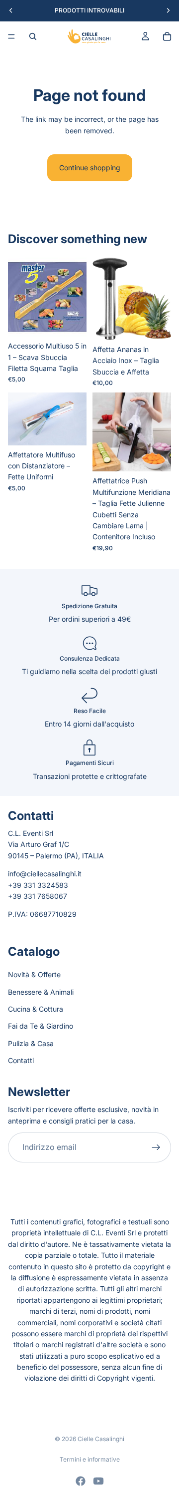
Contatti (21, 1060)
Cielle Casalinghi (101, 1439)
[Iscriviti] (156, 1147)
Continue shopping (89, 167)
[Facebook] (81, 1481)
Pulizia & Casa (31, 1043)
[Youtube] (98, 1481)
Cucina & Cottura (35, 1009)
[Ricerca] (33, 36)
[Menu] (11, 36)
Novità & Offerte (34, 974)
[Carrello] (167, 36)
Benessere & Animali (41, 992)
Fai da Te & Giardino (40, 1026)
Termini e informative (90, 1459)
